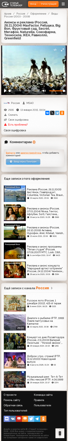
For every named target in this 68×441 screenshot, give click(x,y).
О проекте (10, 394)
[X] (52, 113)
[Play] (5, 91)
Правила (39, 400)
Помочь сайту (12, 400)
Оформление (38, 13)
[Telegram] (57, 113)
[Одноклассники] (62, 113)
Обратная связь (13, 405)
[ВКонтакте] (47, 113)
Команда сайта (43, 394)
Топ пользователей (15, 410)
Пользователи (42, 405)
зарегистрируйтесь (30, 153)
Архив (7, 13)
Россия (21, 13)
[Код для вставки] (55, 50)
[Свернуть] (62, 50)
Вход (33, 4)
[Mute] (44, 91)
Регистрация (48, 4)
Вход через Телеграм (24, 161)
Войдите (10, 153)
